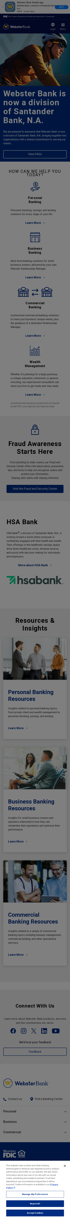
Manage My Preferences (35, 1194)
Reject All (35, 1203)
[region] (35, 1190)
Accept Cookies (35, 1213)
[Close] (64, 1165)
